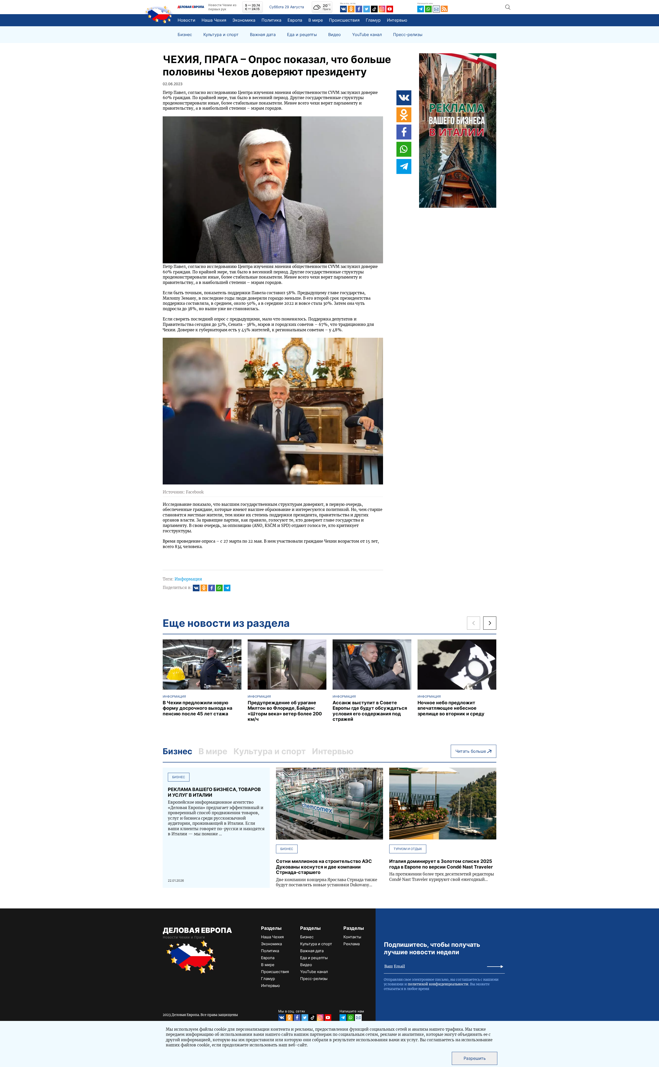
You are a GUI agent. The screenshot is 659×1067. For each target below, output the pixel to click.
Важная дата (263, 34)
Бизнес (185, 34)
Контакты (352, 936)
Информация (188, 579)
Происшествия (344, 20)
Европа (295, 20)
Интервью (397, 20)
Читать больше (470, 751)
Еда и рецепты (302, 34)
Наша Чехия (214, 20)
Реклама (351, 943)
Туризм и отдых (408, 849)
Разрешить (475, 1058)
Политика (271, 20)
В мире (315, 20)
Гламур (373, 20)
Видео (334, 34)
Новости (186, 20)
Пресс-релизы (407, 34)
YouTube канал (367, 34)
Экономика (243, 20)
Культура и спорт (221, 34)
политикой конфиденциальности (438, 984)
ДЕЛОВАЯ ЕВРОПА (197, 930)
